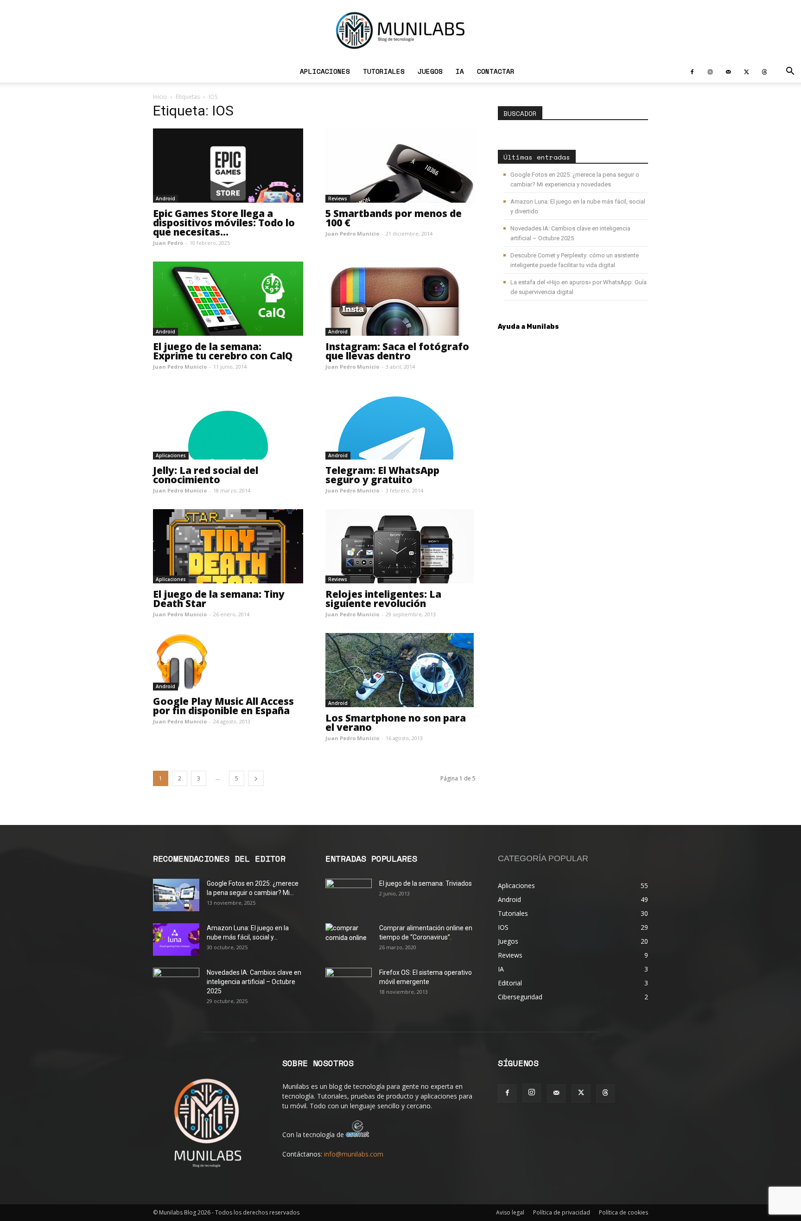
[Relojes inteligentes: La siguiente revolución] (400, 546)
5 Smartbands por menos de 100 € (393, 218)
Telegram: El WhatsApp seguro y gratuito (382, 475)
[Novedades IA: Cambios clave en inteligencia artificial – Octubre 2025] (176, 984)
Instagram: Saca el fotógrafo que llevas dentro (397, 351)
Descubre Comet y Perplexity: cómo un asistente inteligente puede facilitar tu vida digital (574, 260)
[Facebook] (692, 71)
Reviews (337, 198)
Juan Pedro (168, 242)
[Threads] (764, 71)
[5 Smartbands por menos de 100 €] (400, 165)
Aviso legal (510, 1212)
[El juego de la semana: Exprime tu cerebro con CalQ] (228, 299)
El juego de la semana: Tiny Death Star (219, 599)
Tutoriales (384, 71)
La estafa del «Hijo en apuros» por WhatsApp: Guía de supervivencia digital (578, 287)
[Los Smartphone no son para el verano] (400, 670)
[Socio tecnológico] (357, 1134)
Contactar (496, 71)
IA (460, 71)
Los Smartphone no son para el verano (395, 722)
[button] (790, 72)
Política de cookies (623, 1212)
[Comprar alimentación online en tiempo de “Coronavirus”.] (348, 939)
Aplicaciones (325, 71)
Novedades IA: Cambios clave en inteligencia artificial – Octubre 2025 (570, 233)
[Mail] (728, 71)
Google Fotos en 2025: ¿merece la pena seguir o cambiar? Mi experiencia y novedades (574, 179)
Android (165, 198)
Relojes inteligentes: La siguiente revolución (383, 599)
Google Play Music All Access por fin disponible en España (223, 706)
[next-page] (256, 778)
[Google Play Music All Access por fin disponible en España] (228, 661)
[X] (746, 71)
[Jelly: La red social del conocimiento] (228, 422)
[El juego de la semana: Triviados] (348, 895)
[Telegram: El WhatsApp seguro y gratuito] (400, 422)
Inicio (160, 97)
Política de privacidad (561, 1212)
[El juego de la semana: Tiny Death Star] (228, 546)
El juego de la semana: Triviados (425, 883)
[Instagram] (710, 71)
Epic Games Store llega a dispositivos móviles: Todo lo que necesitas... (224, 222)
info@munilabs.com (353, 1154)
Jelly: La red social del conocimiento (205, 475)
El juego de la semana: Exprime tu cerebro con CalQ (222, 351)
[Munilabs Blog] (400, 30)
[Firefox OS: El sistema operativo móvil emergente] (348, 984)
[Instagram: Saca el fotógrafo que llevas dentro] (400, 299)
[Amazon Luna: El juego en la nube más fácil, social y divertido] (176, 939)
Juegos (430, 71)
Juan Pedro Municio (352, 233)
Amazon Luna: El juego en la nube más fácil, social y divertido (577, 206)
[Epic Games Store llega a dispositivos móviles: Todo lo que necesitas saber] (228, 165)
